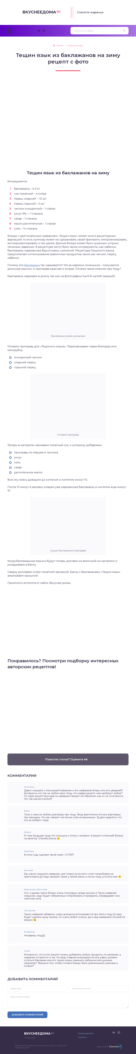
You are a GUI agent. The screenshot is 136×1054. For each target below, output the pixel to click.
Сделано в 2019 (102, 1047)
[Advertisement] (68, 710)
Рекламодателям (85, 1033)
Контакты (82, 1037)
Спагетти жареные (90, 12)
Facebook (44, 31)
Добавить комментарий (27, 1014)
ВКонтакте (38, 31)
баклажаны (32, 265)
